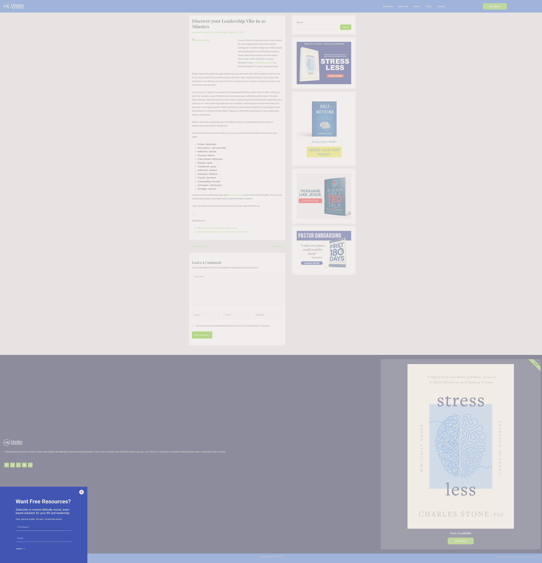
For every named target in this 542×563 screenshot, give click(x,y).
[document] (271, 281)
